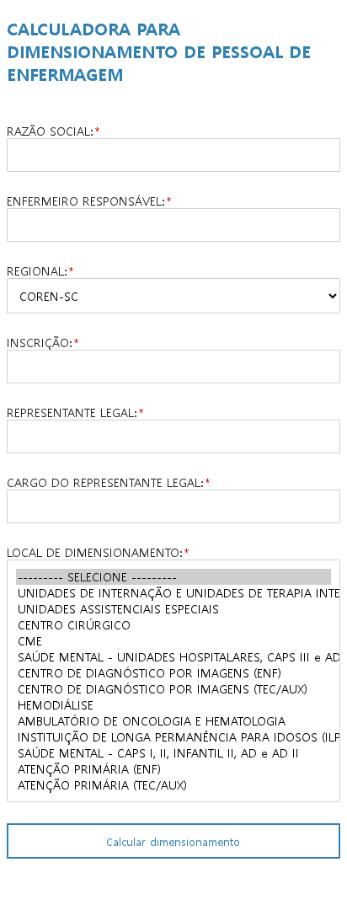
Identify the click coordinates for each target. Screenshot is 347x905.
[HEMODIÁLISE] (173, 705)
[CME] (173, 641)
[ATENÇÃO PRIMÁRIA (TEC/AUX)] (173, 785)
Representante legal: (71, 412)
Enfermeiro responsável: (85, 200)
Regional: (37, 270)
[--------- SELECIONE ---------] (173, 577)
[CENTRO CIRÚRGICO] (173, 625)
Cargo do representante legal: (105, 482)
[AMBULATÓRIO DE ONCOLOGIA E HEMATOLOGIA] (173, 721)
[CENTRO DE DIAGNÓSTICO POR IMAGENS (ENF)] (173, 673)
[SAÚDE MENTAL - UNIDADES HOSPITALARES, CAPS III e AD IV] (173, 657)
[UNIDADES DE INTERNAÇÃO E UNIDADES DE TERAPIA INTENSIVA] (173, 593)
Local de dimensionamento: (94, 552)
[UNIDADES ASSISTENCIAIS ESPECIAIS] (173, 609)
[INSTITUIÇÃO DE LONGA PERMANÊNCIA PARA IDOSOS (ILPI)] (173, 737)
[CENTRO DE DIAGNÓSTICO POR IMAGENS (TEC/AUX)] (173, 689)
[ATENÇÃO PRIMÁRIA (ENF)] (173, 769)
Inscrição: (39, 342)
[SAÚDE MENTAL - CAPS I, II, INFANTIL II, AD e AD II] (173, 753)
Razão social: (50, 130)
